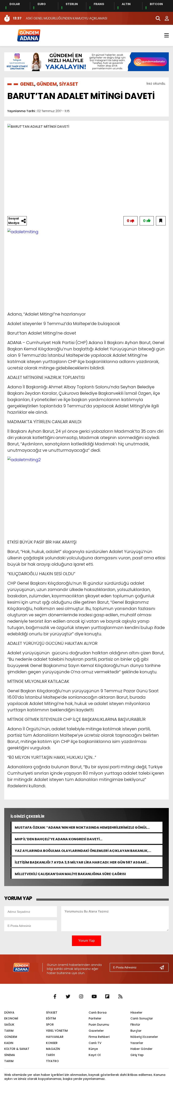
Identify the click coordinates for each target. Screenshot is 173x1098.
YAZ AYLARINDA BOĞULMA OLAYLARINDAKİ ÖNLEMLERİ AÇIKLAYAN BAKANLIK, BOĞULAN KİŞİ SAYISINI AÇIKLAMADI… (82, 850)
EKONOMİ (11, 1018)
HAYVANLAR (55, 1037)
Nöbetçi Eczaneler (144, 1037)
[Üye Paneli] (164, 18)
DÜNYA (9, 1012)
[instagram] (81, 996)
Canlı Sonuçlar (141, 1018)
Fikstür (135, 1024)
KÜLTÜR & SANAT (16, 1049)
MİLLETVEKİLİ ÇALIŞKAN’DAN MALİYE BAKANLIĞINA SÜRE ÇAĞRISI (70, 874)
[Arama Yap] (156, 18)
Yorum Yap (86, 940)
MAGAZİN (53, 1049)
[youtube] (94, 996)
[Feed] (120, 996)
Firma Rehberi (99, 1037)
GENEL (27, 84)
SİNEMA (9, 1055)
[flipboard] (107, 996)
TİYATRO (52, 1061)
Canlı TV (95, 1043)
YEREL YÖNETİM (57, 1031)
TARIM (9, 1031)
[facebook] (54, 996)
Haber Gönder (141, 1049)
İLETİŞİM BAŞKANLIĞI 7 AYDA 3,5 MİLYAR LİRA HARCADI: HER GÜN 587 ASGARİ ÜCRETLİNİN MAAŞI (80, 862)
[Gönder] (163, 967)
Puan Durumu (99, 1024)
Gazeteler (96, 1031)
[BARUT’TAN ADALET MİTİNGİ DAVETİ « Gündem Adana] (28, 35)
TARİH (50, 1055)
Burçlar (136, 1031)
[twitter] (68, 996)
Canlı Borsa (98, 1012)
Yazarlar (136, 1043)
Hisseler (136, 1012)
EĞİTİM (51, 1018)
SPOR (50, 1024)
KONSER (52, 1043)
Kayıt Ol (95, 1055)
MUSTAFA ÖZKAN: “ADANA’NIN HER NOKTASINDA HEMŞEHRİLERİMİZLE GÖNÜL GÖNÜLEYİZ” (81, 827)
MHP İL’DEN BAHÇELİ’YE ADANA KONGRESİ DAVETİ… (58, 839)
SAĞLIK (9, 1024)
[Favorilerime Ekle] (161, 220)
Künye (93, 1049)
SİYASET (68, 84)
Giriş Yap (137, 1055)
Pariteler (95, 1018)
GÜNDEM (46, 84)
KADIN (8, 1043)
